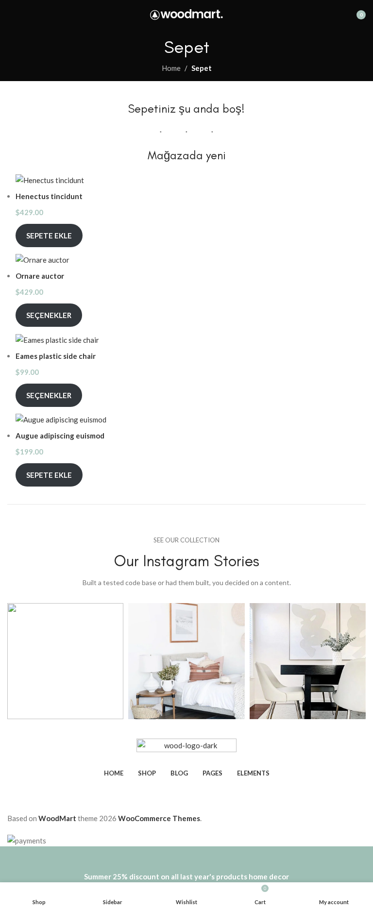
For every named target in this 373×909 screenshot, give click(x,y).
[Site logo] (186, 13)
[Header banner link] (186, 454)
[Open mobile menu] (11, 14)
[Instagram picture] (65, 661)
